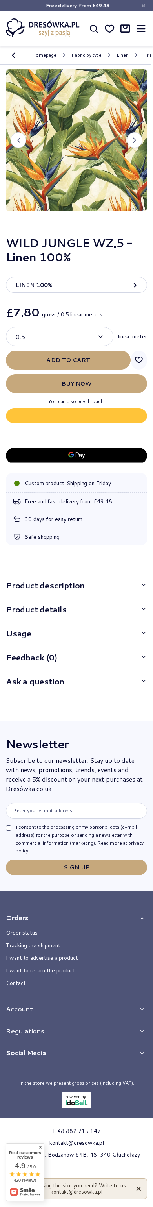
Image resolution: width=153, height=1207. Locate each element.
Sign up (77, 867)
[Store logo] (43, 28)
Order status (22, 933)
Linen (122, 55)
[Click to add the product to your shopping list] (139, 360)
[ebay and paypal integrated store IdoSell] (76, 1100)
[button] (18, 140)
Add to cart (68, 360)
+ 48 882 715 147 (76, 1131)
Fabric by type (86, 55)
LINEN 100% (34, 285)
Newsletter (37, 744)
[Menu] (141, 28)
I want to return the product (40, 970)
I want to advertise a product (42, 958)
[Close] (139, 1188)
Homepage (44, 55)
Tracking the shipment (33, 945)
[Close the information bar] (143, 5)
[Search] (93, 28)
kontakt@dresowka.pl (76, 1143)
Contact (16, 983)
